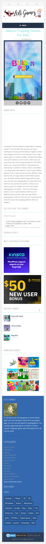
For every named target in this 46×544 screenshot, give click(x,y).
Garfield (6, 463)
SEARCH (28, 4)
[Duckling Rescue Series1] (23, 386)
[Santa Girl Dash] (7, 318)
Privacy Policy (8, 479)
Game (30, 513)
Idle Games (8, 466)
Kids (34, 518)
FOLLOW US (37, 4)
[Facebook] (5, 436)
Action (18, 503)
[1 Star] (15, 39)
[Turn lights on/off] (17, 102)
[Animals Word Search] (33, 374)
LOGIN (9, 4)
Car (36, 508)
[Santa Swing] (7, 328)
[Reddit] (11, 436)
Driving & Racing (9, 458)
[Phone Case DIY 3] (12, 386)
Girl (37, 513)
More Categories (9, 474)
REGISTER (18, 4)
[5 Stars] (20, 39)
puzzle (16, 523)
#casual (8, 498)
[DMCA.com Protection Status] (16, 535)
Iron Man (7, 468)
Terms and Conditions (11, 476)
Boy (23, 508)
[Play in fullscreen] (25, 102)
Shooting (25, 523)
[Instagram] (15, 436)
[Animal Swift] (23, 362)
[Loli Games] (23, 13)
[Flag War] (7, 337)
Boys (30, 508)
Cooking (6, 452)
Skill (33, 523)
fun (16, 513)
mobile (8, 523)
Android (8, 508)
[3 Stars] (18, 39)
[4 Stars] (19, 39)
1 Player (17, 498)
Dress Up (9, 513)
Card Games (8, 450)
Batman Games (9, 447)
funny (23, 513)
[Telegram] (21, 436)
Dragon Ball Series (10, 455)
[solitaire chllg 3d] (23, 374)
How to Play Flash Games (13, 482)
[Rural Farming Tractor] (12, 374)
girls (7, 518)
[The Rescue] (33, 362)
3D (29, 498)
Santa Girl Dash (17, 316)
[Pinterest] (18, 436)
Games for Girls (9, 460)
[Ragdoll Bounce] (12, 362)
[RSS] (24, 436)
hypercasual (25, 518)
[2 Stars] (16, 39)
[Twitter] (8, 436)
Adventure (28, 503)
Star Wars (7, 471)
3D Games (9, 503)
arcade (17, 508)
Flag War (14, 335)
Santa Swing (16, 326)
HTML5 (14, 518)
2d (24, 498)
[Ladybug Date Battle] (33, 386)
